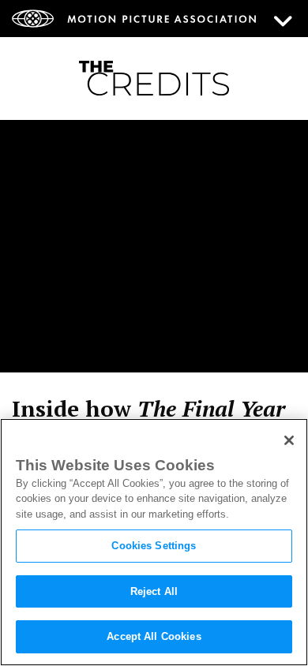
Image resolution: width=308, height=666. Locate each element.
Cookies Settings (153, 546)
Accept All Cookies (154, 636)
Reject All (154, 591)
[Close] (289, 440)
